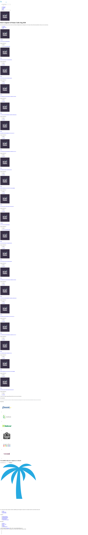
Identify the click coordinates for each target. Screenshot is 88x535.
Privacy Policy (4, 512)
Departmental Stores (5, 517)
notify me (10, 462)
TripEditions (7, 528)
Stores (3, 8)
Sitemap (3, 523)
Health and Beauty (5, 516)
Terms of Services (4, 526)
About (3, 511)
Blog (3, 9)
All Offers (3, 26)
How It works (4, 524)
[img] (4, 2)
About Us (3, 525)
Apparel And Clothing (5, 519)
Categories (3, 7)
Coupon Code (4, 27)
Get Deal (3, 64)
